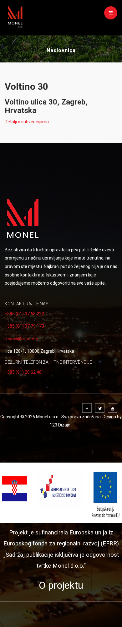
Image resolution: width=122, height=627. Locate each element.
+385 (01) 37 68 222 (24, 313)
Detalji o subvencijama (27, 121)
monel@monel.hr (22, 338)
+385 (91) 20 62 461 (24, 372)
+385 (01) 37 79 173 (24, 326)
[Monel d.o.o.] (15, 15)
